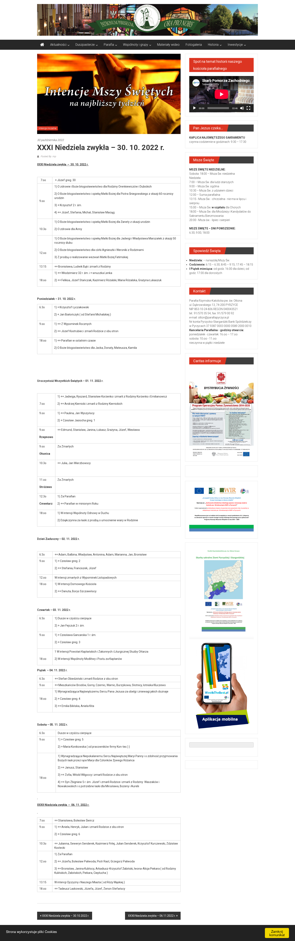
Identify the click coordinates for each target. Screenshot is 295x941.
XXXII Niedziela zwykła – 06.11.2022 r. (152, 915)
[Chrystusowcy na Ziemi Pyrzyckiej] (42, 45)
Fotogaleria (194, 45)
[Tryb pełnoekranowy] (248, 108)
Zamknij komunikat (277, 933)
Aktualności (58, 45)
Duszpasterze (85, 45)
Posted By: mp (48, 156)
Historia (213, 45)
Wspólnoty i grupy (135, 45)
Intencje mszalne (47, 128)
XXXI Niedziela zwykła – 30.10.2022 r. (65, 915)
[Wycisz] (242, 108)
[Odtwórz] (194, 108)
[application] (221, 94)
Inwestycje (235, 45)
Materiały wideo (168, 45)
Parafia (109, 45)
